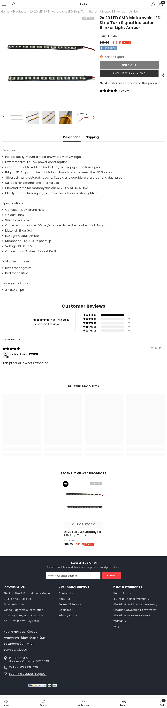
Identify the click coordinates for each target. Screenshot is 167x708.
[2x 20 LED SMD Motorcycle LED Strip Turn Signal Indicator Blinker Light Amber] (83, 500)
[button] (3, 117)
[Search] (14, 4)
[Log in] (153, 4)
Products (19, 11)
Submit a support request (27, 674)
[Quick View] (65, 484)
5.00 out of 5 (60, 320)
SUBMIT (112, 575)
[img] (11, 349)
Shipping (92, 137)
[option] (48, 61)
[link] (21, 449)
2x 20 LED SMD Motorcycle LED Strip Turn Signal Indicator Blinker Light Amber (82, 533)
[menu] (4, 4)
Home (5, 11)
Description (72, 137)
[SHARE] (162, 75)
